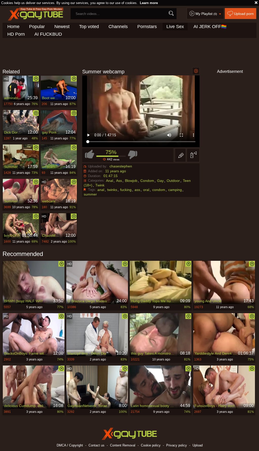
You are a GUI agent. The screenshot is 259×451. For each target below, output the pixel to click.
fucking (126, 190)
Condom (147, 181)
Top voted (89, 26)
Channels (118, 26)
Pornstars (147, 26)
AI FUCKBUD (48, 34)
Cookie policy (151, 445)
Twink (99, 185)
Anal (109, 181)
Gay (160, 181)
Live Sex (175, 26)
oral (146, 190)
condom (158, 190)
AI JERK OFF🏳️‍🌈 (210, 26)
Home (13, 26)
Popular (37, 26)
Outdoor (173, 181)
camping (175, 190)
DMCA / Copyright (70, 445)
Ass (119, 181)
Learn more (149, 3)
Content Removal (122, 445)
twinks (112, 190)
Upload (197, 445)
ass (137, 190)
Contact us (96, 445)
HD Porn (16, 34)
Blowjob (131, 181)
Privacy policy (176, 445)
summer (90, 194)
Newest (62, 26)
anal (100, 190)
